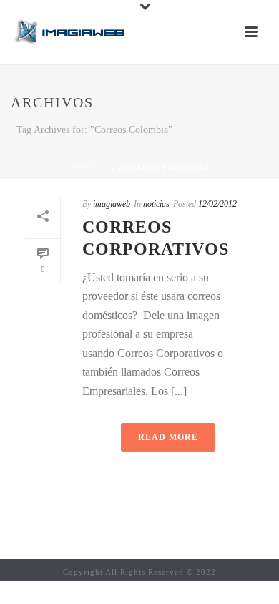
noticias (156, 204)
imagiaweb (111, 204)
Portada (89, 168)
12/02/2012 (217, 204)
